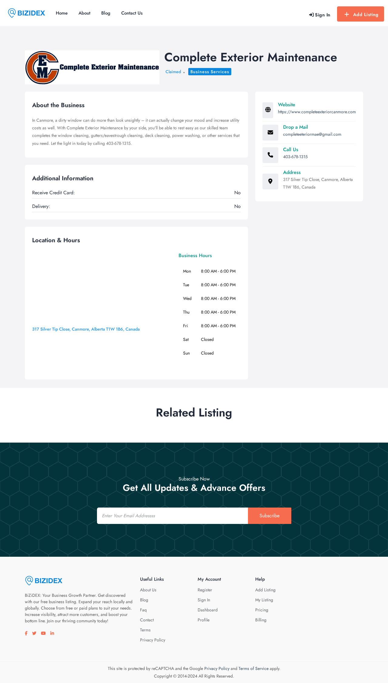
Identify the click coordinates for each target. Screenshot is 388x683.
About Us (148, 590)
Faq (143, 610)
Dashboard (208, 610)
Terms (145, 630)
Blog (105, 13)
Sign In (204, 600)
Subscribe (269, 515)
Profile (203, 620)
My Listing (264, 600)
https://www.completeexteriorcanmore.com (317, 112)
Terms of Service (254, 668)
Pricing (261, 610)
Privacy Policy (152, 640)
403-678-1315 (295, 157)
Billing (260, 620)
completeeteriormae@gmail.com (312, 134)
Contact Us (131, 13)
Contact (147, 620)
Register (205, 590)
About (84, 13)
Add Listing (366, 14)
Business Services (209, 72)
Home (62, 13)
